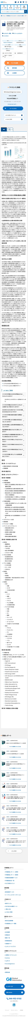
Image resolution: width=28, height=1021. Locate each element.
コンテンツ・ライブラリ (10, 946)
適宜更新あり (19, 53)
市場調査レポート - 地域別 (11, 874)
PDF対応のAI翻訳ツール (11, 906)
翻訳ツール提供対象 (9, 56)
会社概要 (7, 932)
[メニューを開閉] (26, 2)
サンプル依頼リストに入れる (15, 746)
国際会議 (7, 972)
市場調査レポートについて (11, 15)
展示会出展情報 (9, 920)
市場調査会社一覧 (9, 880)
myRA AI (7, 960)
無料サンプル (8, 903)
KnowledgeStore (10, 963)
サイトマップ (7, 1010)
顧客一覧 (7, 938)
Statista (7, 958)
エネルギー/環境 (20, 15)
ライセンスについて (12, 104)
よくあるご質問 (8, 912)
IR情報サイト (8, 943)
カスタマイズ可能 (9, 53)
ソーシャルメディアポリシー (14, 1014)
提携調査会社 (8, 940)
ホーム (3, 15)
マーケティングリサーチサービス (13, 895)
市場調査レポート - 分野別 (11, 872)
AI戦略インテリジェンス (11, 955)
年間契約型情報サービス (11, 877)
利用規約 (21, 1010)
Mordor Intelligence (8, 42)
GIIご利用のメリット (10, 883)
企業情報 (6, 928)
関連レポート (9, 129)
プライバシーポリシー (14, 1010)
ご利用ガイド (7, 899)
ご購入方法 (8, 909)
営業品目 (7, 935)
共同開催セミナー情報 (10, 923)
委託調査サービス (9, 892)
